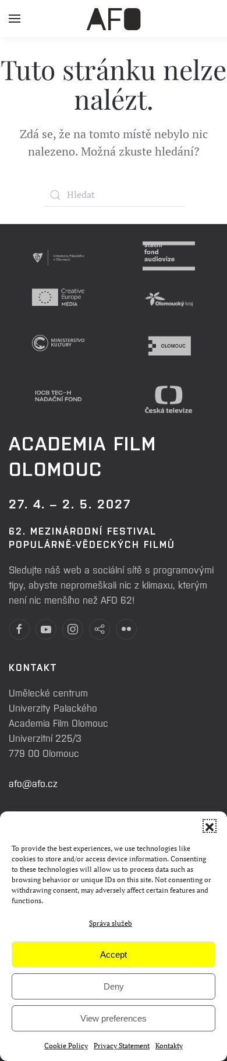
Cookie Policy (66, 1045)
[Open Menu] (14, 23)
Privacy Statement (122, 1045)
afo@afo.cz (33, 783)
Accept (113, 954)
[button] (209, 826)
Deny (114, 986)
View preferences (113, 1018)
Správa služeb (110, 923)
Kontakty (169, 1045)
